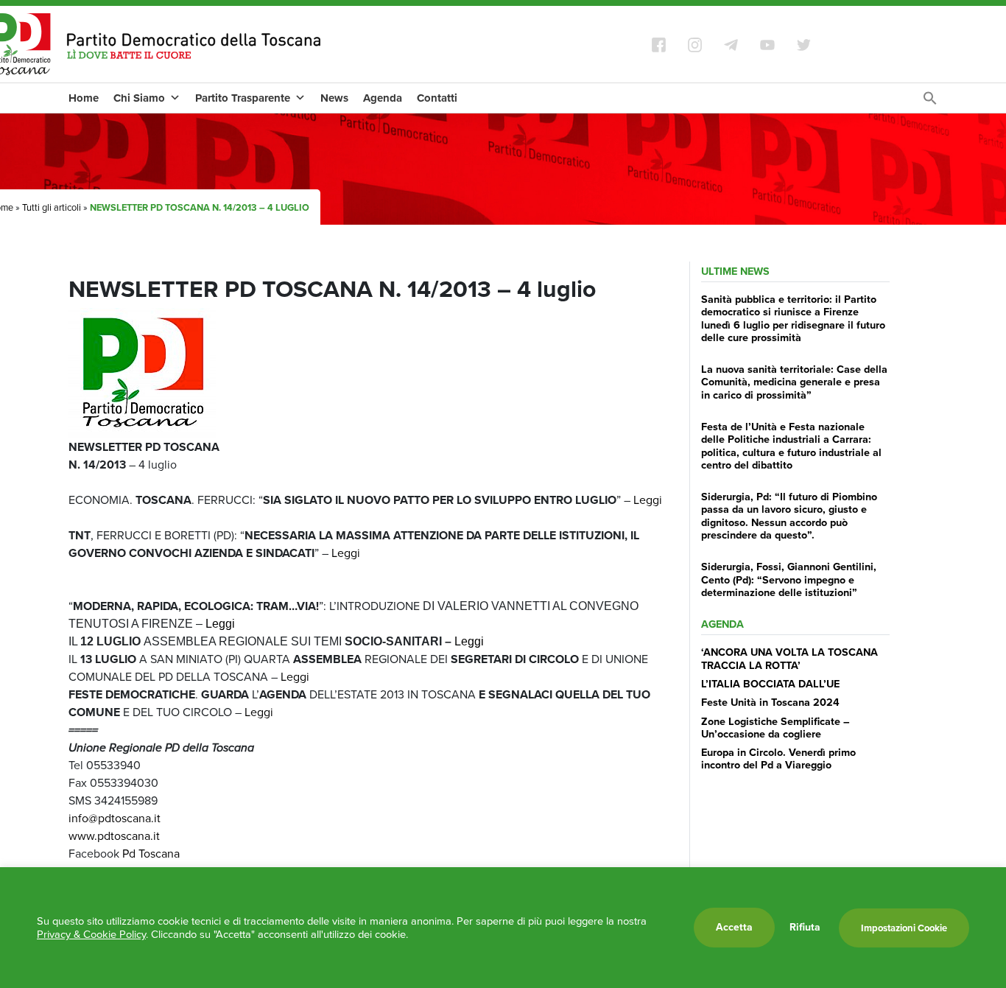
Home (83, 98)
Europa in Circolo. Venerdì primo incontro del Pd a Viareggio (778, 758)
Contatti (437, 98)
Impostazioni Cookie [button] (904, 928)
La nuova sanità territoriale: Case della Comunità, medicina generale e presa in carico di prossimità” (794, 382)
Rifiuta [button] (804, 927)
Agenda (382, 98)
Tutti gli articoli (51, 207)
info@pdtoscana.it (114, 818)
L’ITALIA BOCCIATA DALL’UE (770, 684)
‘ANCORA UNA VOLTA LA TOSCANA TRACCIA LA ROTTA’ (789, 658)
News (334, 98)
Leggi (647, 499)
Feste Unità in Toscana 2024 (770, 702)
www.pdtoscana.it (114, 835)
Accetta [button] (734, 927)
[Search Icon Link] (930, 102)
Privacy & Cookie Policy (91, 934)
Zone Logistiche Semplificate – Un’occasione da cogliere (775, 727)
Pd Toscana (151, 853)
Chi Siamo (139, 98)
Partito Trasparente (242, 98)
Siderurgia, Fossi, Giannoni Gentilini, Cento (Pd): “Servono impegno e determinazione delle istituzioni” (788, 579)
